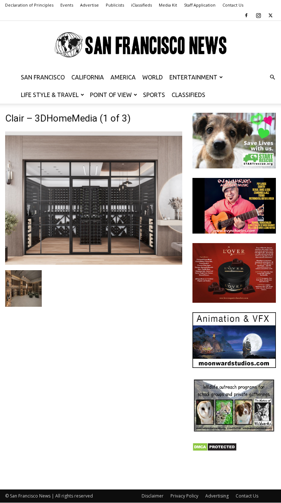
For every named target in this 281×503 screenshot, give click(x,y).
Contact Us (232, 5)
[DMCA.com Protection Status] (214, 449)
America (123, 77)
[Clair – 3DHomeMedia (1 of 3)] (93, 263)
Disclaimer (153, 496)
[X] (270, 15)
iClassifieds (141, 5)
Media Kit (168, 5)
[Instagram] (258, 15)
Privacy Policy (184, 496)
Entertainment (193, 77)
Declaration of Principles (29, 5)
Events (66, 5)
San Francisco (43, 77)
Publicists (115, 5)
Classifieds (188, 95)
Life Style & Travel (50, 95)
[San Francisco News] (140, 45)
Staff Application (200, 5)
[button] (272, 77)
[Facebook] (246, 15)
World (152, 77)
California (87, 77)
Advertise (89, 5)
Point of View (111, 95)
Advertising (217, 496)
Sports (154, 95)
